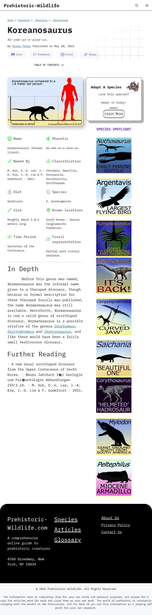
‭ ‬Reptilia (40, 20)
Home (10, 20)
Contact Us (111, 532)
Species (66, 519)
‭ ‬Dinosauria (60, 20)
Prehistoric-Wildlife (31, 5)
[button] (137, 5)
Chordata (24, 20)
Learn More (114, 114)
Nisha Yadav (21, 46)
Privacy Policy (115, 525)
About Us (110, 517)
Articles (67, 529)
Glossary (67, 539)
